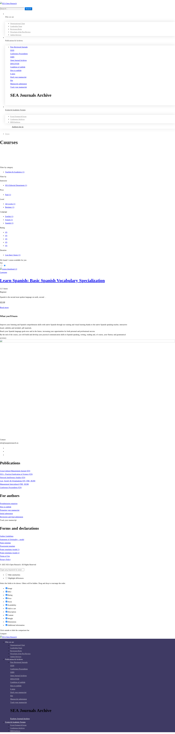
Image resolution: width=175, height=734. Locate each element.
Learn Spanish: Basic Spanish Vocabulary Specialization (52, 280)
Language (3, 272)
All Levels (10, 204)
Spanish (9, 223)
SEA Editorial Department (16, 185)
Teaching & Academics (14, 172)
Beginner (9, 207)
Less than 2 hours (12, 255)
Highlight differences (16, 578)
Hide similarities (14, 575)
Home (7, 134)
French (9, 220)
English (9, 216)
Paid (8, 195)
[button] (92, 103)
